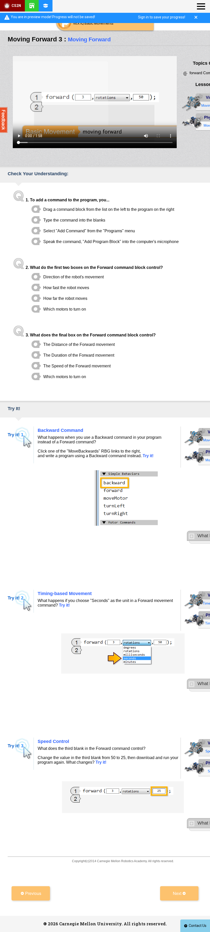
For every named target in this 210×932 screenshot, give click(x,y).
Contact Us (197, 926)
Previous (32, 893)
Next (177, 893)
